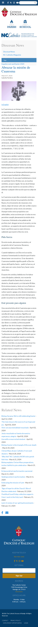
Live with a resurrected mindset (13, 439)
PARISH (11, 27)
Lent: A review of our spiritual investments (17, 503)
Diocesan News (9, 52)
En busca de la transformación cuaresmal (17, 471)
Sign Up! (19, 575)
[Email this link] (6, 513)
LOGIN (26, 623)
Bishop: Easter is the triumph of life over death (19, 445)
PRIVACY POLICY (15, 620)
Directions (19, 591)
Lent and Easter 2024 (16, 64)
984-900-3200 (19, 557)
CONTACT (5, 620)
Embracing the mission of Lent (13, 483)
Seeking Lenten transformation (13, 477)
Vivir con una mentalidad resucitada (15, 428)
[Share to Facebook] (2, 513)
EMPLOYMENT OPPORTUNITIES (12, 623)
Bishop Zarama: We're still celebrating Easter (18, 416)
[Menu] (4, 2)
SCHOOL (25, 27)
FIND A (11, 25)
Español (4, 64)
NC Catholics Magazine (12, 55)
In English (5, 105)
